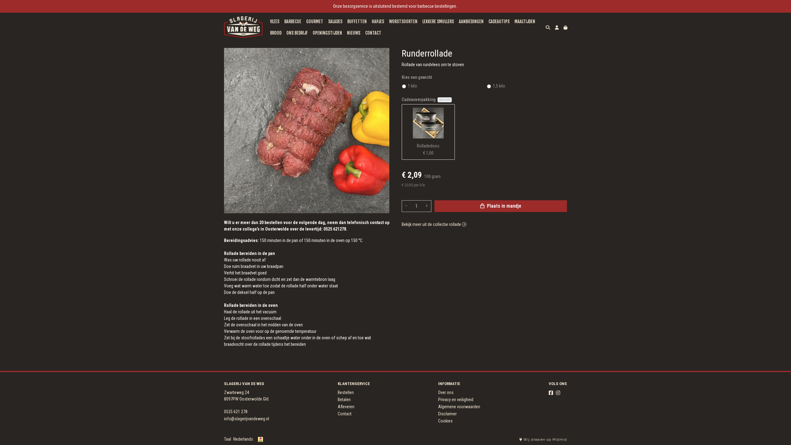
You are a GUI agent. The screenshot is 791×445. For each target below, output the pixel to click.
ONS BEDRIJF (297, 33)
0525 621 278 (235, 411)
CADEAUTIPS (499, 21)
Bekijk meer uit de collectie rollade (432, 224)
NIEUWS (353, 33)
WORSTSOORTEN (403, 21)
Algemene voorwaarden (459, 406)
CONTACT (373, 33)
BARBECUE (292, 21)
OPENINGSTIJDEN (327, 33)
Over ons (446, 392)
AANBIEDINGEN (471, 21)
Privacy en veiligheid (455, 399)
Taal (227, 439)
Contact (345, 413)
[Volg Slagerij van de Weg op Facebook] (551, 393)
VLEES (274, 21)
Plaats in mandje (503, 206)
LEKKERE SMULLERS (438, 21)
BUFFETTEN (357, 21)
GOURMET (314, 21)
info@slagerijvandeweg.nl (246, 418)
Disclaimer (447, 413)
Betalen (344, 399)
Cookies (445, 420)
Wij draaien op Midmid (544, 440)
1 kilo (412, 85)
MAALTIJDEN (524, 21)
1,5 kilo (499, 85)
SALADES (335, 21)
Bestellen (346, 392)
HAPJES (378, 21)
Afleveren (346, 406)
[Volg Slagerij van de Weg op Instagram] (558, 393)
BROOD (275, 33)
